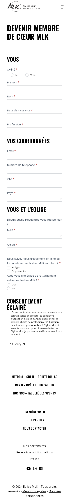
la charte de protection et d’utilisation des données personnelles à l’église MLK (35, 323)
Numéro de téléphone (22, 165)
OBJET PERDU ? (35, 420)
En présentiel (18, 271)
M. (16, 75)
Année (12, 244)
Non (13, 288)
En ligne (15, 267)
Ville (10, 179)
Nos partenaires (34, 446)
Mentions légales (34, 491)
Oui (13, 284)
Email (11, 151)
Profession (15, 124)
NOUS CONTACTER (34, 428)
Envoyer (17, 343)
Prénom (13, 82)
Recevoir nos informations (34, 452)
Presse (34, 459)
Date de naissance (20, 110)
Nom (11, 96)
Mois (11, 230)
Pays (11, 193)
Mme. (32, 75)
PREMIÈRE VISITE (35, 412)
